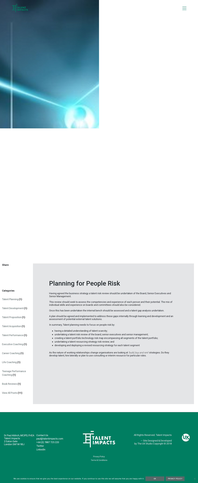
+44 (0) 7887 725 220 (47, 442)
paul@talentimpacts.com (49, 438)
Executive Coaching (12, 344)
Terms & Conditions (99, 460)
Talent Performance (12, 335)
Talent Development (12, 308)
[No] (194, 478)
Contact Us (42, 435)
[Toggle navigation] (184, 8)
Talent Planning (10, 299)
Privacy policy (175, 479)
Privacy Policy (99, 456)
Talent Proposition (11, 317)
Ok (155, 479)
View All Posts (9, 392)
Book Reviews (9, 383)
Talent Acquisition (11, 326)
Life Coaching (9, 362)
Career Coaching (11, 353)
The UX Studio (144, 443)
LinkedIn (40, 449)
